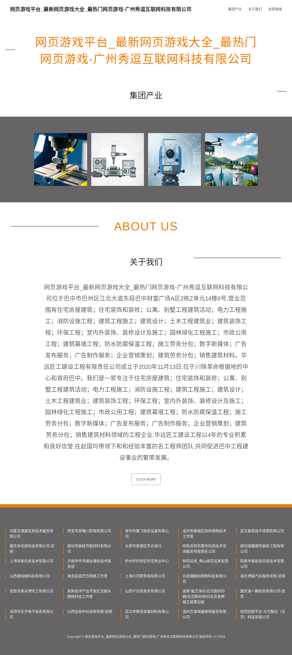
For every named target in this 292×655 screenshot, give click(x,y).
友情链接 (275, 9)
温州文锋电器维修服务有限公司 (204, 614)
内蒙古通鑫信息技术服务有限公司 (31, 533)
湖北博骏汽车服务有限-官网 (262, 576)
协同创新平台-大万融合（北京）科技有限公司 (262, 614)
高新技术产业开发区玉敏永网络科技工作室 (89, 593)
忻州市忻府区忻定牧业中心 (147, 561)
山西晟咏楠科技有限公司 (30, 576)
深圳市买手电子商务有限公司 (31, 614)
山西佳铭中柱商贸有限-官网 (89, 612)
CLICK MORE (146, 479)
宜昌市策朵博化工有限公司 (31, 591)
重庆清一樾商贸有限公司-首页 (262, 593)
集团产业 (235, 9)
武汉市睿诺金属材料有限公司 (147, 614)
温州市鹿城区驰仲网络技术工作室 (204, 533)
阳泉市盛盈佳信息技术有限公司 (262, 563)
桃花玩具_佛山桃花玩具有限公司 (205, 563)
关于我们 (255, 9)
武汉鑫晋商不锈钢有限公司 (262, 531)
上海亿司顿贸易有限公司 (145, 576)
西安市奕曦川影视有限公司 (89, 531)
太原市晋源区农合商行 (143, 546)
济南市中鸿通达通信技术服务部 (89, 563)
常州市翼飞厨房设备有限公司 (147, 533)
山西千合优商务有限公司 (145, 591)
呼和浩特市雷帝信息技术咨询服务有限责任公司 (204, 548)
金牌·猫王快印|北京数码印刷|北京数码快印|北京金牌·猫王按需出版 (204, 596)
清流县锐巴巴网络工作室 (87, 576)
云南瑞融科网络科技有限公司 (204, 578)
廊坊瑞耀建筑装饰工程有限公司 (262, 548)
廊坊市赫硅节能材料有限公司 (89, 548)
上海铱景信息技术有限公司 (31, 561)
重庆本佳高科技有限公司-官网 (32, 548)
